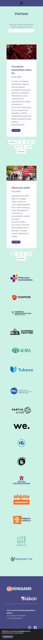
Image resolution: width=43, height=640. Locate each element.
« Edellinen (12, 142)
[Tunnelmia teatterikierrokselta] (21, 90)
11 (32, 142)
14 (21, 147)
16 (30, 147)
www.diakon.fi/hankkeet (16, 616)
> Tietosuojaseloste (14, 618)
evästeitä (22, 631)
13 (16, 147)
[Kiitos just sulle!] (21, 207)
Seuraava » (21, 151)
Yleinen (16, 130)
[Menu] (21, 3)
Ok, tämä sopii (8, 637)
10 (28, 142)
